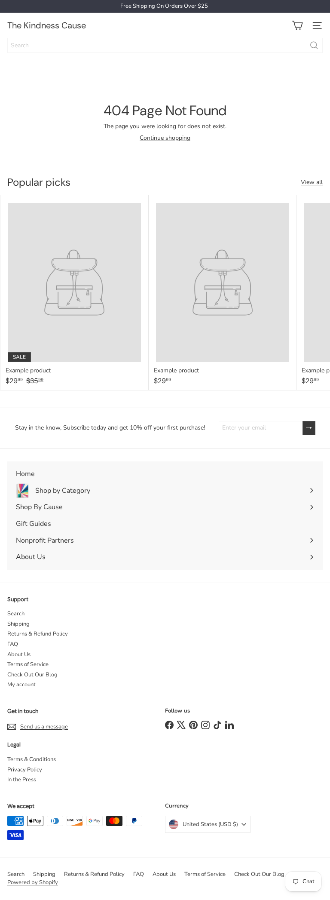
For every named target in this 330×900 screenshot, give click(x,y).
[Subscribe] (308, 428)
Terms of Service (28, 664)
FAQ (12, 644)
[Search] (314, 45)
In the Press (21, 779)
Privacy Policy (24, 770)
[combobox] (165, 45)
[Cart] (297, 25)
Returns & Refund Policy (37, 634)
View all (312, 182)
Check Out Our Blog (32, 675)
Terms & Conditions (31, 759)
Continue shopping (165, 138)
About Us (19, 654)
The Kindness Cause (46, 25)
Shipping (18, 624)
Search (15, 613)
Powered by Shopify (32, 882)
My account (21, 684)
